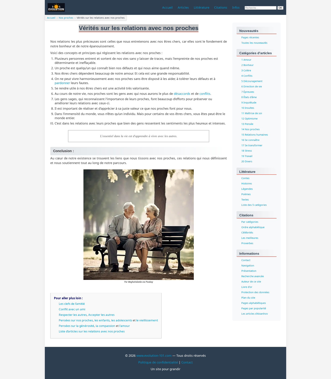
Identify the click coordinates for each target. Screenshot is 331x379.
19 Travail (246, 156)
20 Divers (246, 161)
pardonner (62, 83)
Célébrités (247, 232)
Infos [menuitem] (236, 7)
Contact (245, 260)
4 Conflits (246, 75)
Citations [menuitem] (220, 7)
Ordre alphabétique (252, 227)
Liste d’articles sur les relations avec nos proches (92, 331)
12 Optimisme (249, 118)
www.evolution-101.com (154, 355)
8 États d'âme (249, 97)
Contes (245, 178)
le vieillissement (147, 320)
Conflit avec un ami (72, 309)
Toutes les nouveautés (254, 42)
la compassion (105, 326)
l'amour (124, 326)
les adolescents (121, 320)
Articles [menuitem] (183, 7)
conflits (204, 94)
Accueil (51, 17)
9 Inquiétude (248, 102)
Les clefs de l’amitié (72, 304)
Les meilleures (249, 238)
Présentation (248, 271)
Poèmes (246, 194)
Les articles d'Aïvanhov (254, 313)
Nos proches (66, 17)
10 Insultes (247, 107)
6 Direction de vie (251, 86)
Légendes (247, 189)
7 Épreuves (247, 91)
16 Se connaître (250, 140)
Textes (245, 199)
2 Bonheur (247, 65)
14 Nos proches (250, 129)
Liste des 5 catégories (254, 205)
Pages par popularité (253, 308)
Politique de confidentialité (158, 362)
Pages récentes (250, 37)
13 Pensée (247, 124)
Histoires (246, 183)
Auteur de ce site (251, 281)
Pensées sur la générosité (76, 326)
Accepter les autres (101, 315)
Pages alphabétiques (253, 303)
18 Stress (246, 150)
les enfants (102, 320)
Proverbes (247, 243)
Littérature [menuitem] (201, 7)
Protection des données (255, 292)
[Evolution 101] (56, 7)
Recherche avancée (252, 276)
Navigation (247, 265)
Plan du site (248, 297)
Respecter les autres (73, 315)
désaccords (182, 94)
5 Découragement (251, 81)
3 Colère (246, 70)
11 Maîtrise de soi (251, 113)
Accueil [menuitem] (167, 7)
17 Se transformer (251, 145)
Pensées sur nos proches (76, 320)
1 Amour (246, 59)
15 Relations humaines (254, 134)
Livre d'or (246, 287)
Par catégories (249, 222)
